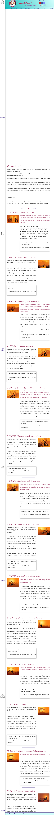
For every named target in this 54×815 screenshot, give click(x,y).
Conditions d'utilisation (26, 813)
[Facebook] (42, 3)
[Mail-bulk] (44, 3)
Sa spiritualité (27, 8)
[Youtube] (40, 3)
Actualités (51, 8)
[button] (45, 5)
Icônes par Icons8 (38, 813)
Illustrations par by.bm (47, 813)
